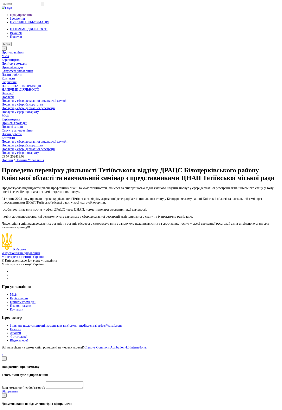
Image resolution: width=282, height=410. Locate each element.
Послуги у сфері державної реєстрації (28, 108)
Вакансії (16, 33)
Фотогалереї (18, 336)
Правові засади (12, 67)
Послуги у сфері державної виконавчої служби (35, 100)
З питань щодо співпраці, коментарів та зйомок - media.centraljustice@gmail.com (66, 325)
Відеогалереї (19, 340)
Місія (5, 56)
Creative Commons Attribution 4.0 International (115, 347)
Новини (15, 329)
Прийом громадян (14, 63)
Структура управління (17, 71)
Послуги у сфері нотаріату (20, 112)
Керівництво (11, 60)
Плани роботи (12, 74)
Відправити (10, 391)
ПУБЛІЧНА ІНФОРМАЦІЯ (29, 22)
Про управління (21, 15)
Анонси (15, 333)
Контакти (8, 78)
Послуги (8, 97)
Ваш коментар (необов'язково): (23, 387)
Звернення (17, 18)
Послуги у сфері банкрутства (22, 104)
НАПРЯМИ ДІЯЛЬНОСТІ (28, 29)
